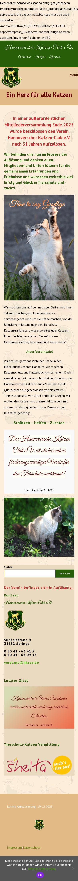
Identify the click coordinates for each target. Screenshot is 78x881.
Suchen (8, 567)
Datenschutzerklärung (42, 868)
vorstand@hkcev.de (21, 662)
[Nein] (73, 868)
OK (40, 875)
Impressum (14, 847)
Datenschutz (31, 847)
